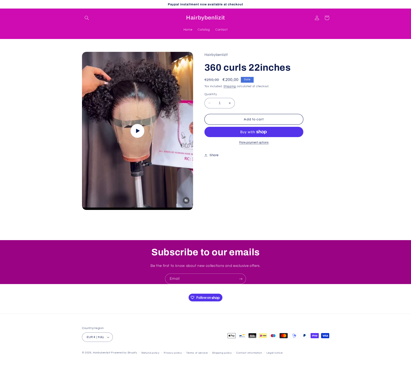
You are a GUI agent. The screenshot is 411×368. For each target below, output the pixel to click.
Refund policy (150, 353)
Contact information (249, 353)
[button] (87, 18)
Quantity (210, 94)
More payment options (254, 142)
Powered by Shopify (124, 353)
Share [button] (214, 155)
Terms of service (197, 353)
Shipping (229, 86)
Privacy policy (173, 353)
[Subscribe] (241, 279)
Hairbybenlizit (101, 353)
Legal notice (275, 353)
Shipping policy (222, 353)
